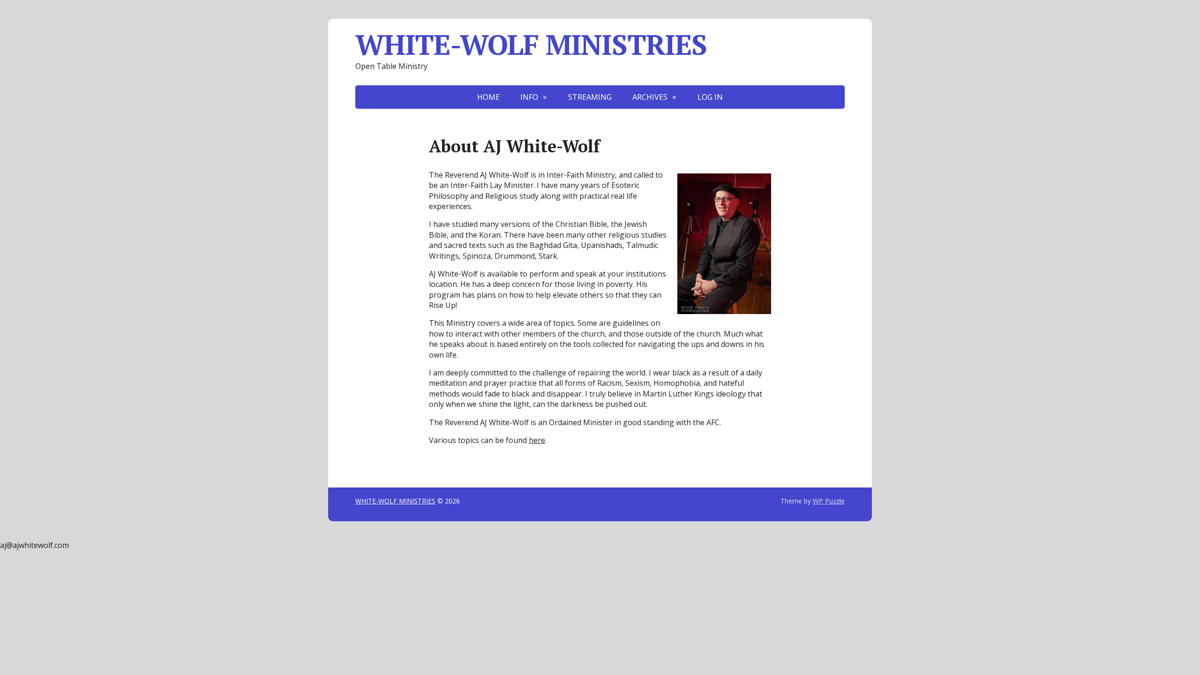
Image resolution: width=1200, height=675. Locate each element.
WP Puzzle (829, 500)
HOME (488, 97)
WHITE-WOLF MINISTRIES (531, 44)
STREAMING (590, 97)
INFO (529, 97)
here (537, 440)
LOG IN (710, 97)
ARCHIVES (650, 97)
